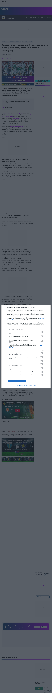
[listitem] (26, 329)
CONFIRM (17, 381)
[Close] (48, 307)
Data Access (26, 385)
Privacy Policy (33, 385)
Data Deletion (19, 385)
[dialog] (26, 346)
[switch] (41, 332)
